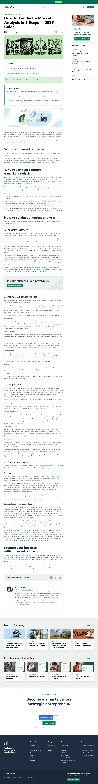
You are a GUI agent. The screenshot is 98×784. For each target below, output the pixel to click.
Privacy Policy (58, 727)
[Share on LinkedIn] (62, 32)
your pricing (20, 476)
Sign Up (90, 7)
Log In (83, 7)
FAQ (31, 755)
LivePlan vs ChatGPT (87, 750)
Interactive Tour (34, 745)
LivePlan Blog (8, 14)
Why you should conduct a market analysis (21, 68)
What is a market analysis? (16, 66)
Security (32, 760)
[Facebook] (8, 774)
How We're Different (36, 748)
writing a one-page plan (24, 177)
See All (89, 625)
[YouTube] (14, 774)
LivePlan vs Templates (87, 745)
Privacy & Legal (32, 777)
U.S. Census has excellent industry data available (42, 267)
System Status (34, 757)
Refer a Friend (65, 755)
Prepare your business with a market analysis (22, 73)
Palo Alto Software (27, 590)
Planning (17, 14)
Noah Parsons (11, 32)
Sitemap (63, 762)
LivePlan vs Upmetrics (87, 753)
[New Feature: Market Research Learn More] (49, 2)
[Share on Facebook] (59, 32)
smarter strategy (9, 183)
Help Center (64, 745)
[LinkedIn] (11, 774)
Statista (14, 269)
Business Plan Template (68, 760)
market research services (28, 536)
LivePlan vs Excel (86, 748)
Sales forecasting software (49, 532)
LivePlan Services (66, 748)
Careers (50, 748)
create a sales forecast (55, 466)
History (50, 750)
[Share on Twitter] (56, 32)
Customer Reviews (35, 750)
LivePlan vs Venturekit (87, 755)
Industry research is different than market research (21, 239)
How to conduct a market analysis (18, 71)
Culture (50, 753)
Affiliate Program (66, 753)
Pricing (42, 7)
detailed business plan (53, 177)
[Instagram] (5, 774)
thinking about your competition (44, 388)
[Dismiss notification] (95, 2)
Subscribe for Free (73, 779)
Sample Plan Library (66, 757)
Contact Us (51, 745)
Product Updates (35, 753)
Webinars (63, 750)
